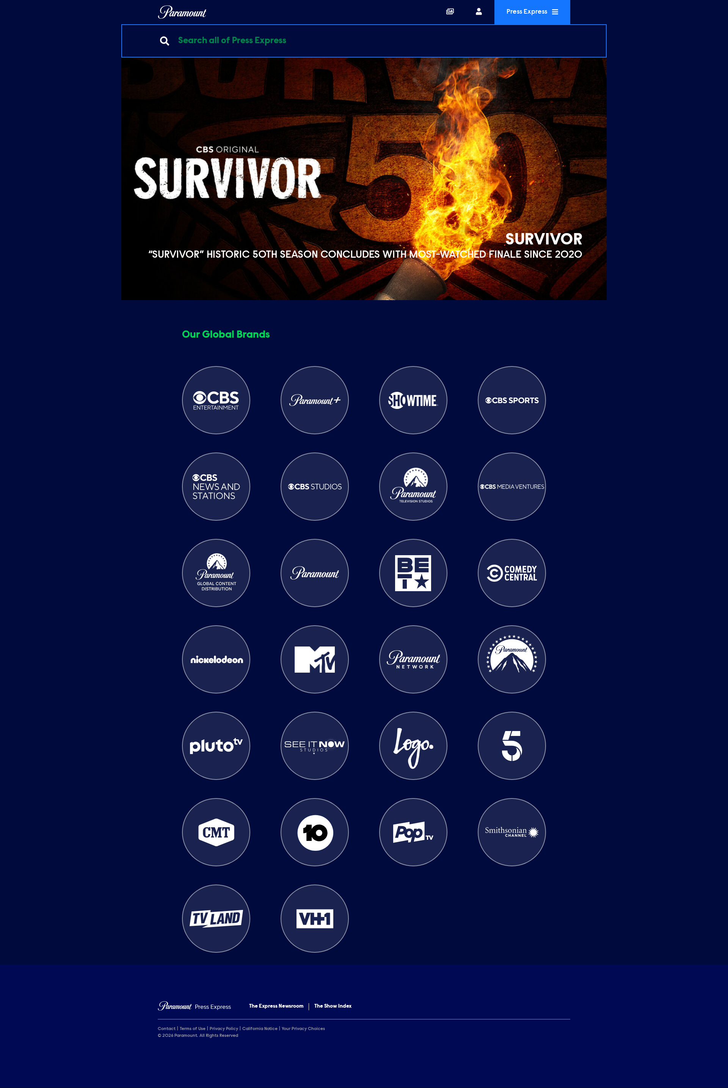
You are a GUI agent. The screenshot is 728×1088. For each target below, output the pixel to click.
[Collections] (450, 12)
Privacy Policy (224, 1029)
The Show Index (332, 1006)
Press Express (528, 12)
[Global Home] (182, 12)
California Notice (260, 1029)
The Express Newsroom (276, 1006)
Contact (167, 1029)
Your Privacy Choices (303, 1029)
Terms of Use (193, 1029)
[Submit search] (164, 41)
